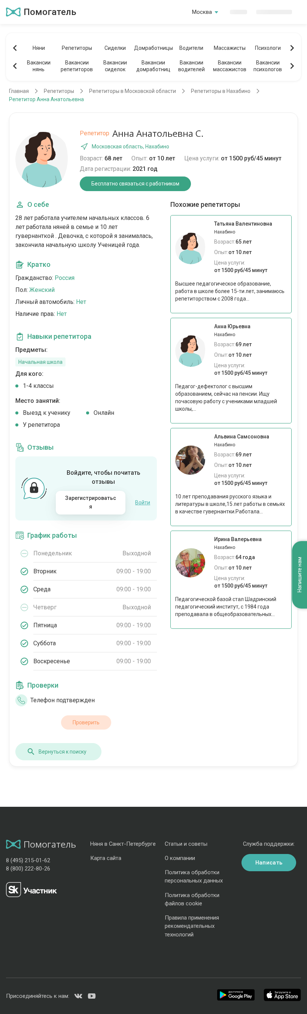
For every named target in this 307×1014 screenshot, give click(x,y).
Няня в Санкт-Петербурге (123, 844)
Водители (191, 48)
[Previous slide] (15, 48)
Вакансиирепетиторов (77, 66)
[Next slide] (292, 48)
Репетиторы (77, 48)
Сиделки (115, 48)
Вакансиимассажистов (229, 66)
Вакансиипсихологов (267, 66)
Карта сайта (105, 858)
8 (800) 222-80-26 (28, 868)
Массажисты (230, 48)
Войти (142, 503)
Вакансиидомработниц (153, 66)
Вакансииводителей (191, 66)
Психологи (268, 48)
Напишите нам (300, 574)
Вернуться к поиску (62, 752)
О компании (180, 858)
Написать (268, 862)
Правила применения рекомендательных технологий (192, 926)
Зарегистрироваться (90, 502)
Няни (39, 48)
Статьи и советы (186, 844)
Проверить (86, 722)
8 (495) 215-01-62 (28, 860)
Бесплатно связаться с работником (135, 184)
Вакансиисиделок (115, 66)
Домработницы (153, 48)
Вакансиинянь (39, 66)
